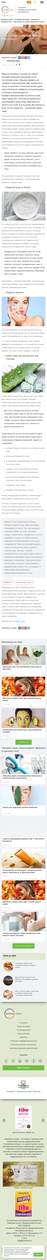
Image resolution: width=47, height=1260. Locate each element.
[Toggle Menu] (42, 2)
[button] (3, 1120)
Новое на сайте (9, 956)
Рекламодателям (23, 1030)
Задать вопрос (23, 1067)
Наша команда (23, 1034)
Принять (38, 1254)
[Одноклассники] (22, 57)
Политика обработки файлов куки (23, 1048)
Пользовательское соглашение (23, 1045)
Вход (4, 2)
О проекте (23, 1023)
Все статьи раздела (23, 946)
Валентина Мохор (13, 61)
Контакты (23, 1037)
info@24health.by (24, 1241)
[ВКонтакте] (19, 57)
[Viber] (25, 57)
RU (29, 2)
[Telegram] (28, 57)
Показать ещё (24, 742)
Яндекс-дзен (20, 621)
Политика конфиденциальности (23, 1041)
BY (35, 2)
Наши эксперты (23, 1026)
